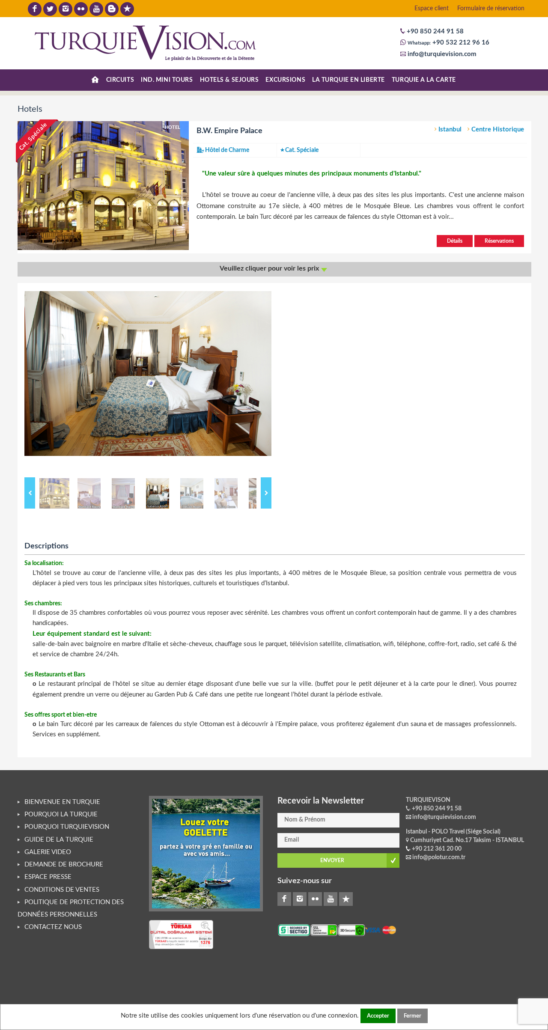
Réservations (499, 241)
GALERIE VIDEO (47, 852)
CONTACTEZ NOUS (53, 927)
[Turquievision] (145, 43)
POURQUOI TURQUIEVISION (66, 827)
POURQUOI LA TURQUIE (61, 814)
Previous (29, 493)
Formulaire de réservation (490, 9)
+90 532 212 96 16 (460, 42)
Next (266, 493)
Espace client (431, 9)
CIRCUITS (120, 80)
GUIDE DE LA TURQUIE (58, 840)
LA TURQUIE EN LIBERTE (348, 80)
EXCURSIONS (285, 80)
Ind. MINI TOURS (167, 80)
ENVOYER (332, 860)
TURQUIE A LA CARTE (424, 80)
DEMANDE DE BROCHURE (63, 864)
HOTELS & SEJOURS (229, 80)
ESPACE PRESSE (47, 877)
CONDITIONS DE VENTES (61, 890)
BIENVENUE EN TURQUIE (62, 802)
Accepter (378, 1016)
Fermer (412, 1016)
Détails (454, 241)
